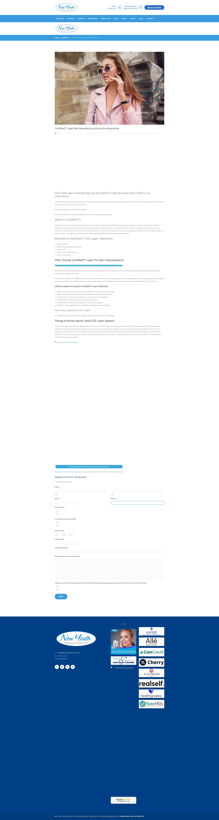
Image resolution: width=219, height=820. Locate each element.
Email (57, 499)
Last (112, 494)
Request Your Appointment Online (66, 472)
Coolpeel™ (76, 278)
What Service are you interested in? (67, 556)
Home (57, 38)
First (56, 494)
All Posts (64, 38)
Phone (113, 499)
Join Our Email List (137, 816)
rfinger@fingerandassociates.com (68, 653)
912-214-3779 (109, 472)
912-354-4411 (62, 656)
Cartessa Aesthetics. (129, 225)
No (57, 513)
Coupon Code (59, 539)
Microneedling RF (108, 233)
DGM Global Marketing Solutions (107, 816)
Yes (58, 511)
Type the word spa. (62, 548)
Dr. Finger (136, 326)
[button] (123, 800)
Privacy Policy (124, 816)
